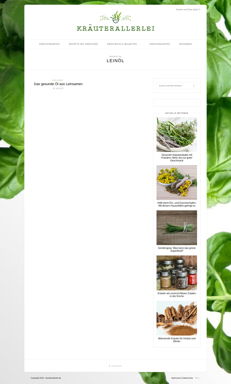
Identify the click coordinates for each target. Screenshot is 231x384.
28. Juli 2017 (58, 88)
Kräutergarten (160, 44)
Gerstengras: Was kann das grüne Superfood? (177, 249)
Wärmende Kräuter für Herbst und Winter (176, 340)
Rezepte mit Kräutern (83, 44)
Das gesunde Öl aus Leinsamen (58, 84)
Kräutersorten (49, 44)
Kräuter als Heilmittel (122, 44)
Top (197, 378)
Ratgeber (185, 44)
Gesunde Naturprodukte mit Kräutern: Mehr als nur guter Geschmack (176, 158)
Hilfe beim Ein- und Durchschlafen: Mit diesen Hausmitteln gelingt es (176, 204)
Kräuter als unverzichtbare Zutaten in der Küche (177, 294)
